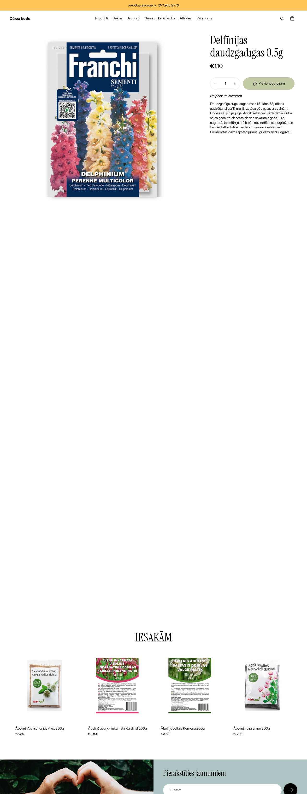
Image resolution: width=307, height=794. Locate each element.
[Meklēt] (282, 18)
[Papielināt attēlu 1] (103, 119)
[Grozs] (292, 18)
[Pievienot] (72, 713)
